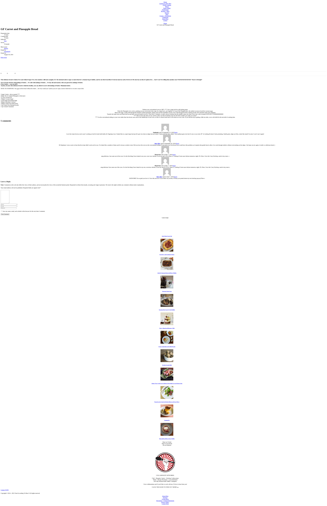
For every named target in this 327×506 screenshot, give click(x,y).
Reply (176, 132)
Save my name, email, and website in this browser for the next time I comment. (24, 211)
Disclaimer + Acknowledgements (165, 500)
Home (165, 23)
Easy (5, 41)
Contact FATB (5, 490)
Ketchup (165, 497)
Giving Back (165, 499)
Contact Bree (165, 504)
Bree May (157, 143)
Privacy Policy (165, 502)
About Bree (165, 496)
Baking (6, 48)
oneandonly (7, 51)
